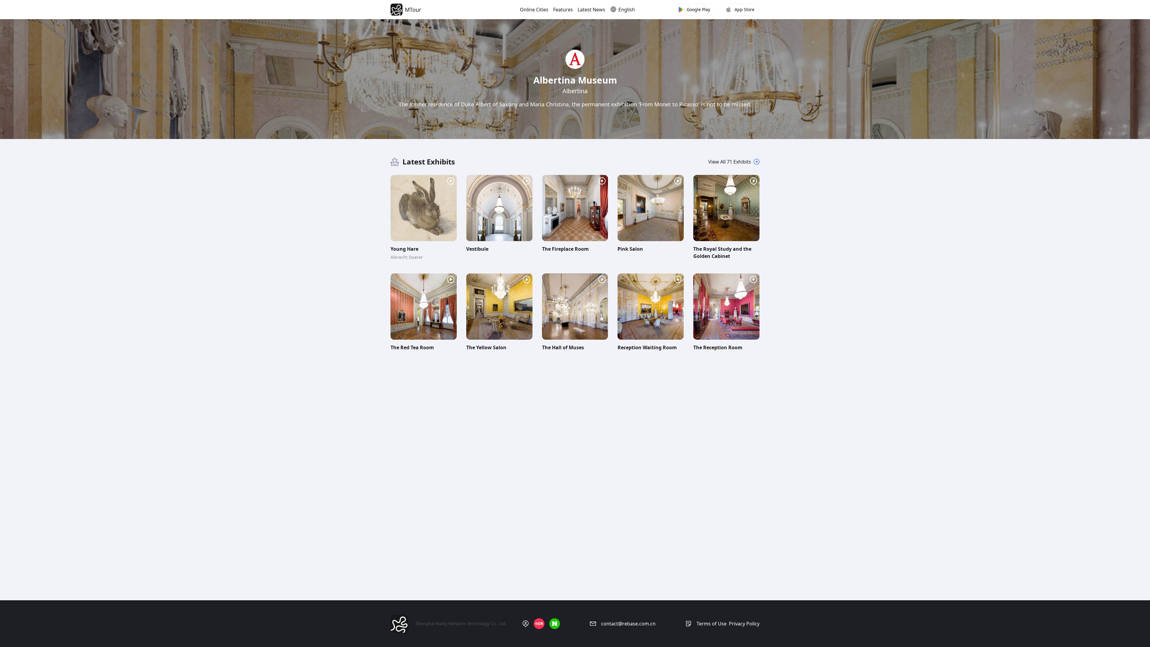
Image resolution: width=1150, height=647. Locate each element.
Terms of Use (712, 623)
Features (563, 9)
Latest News (591, 9)
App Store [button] (744, 9)
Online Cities (534, 9)
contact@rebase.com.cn (628, 623)
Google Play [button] (698, 9)
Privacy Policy (744, 623)
